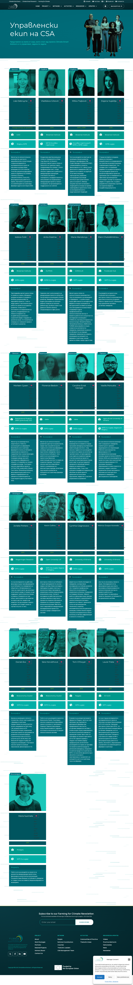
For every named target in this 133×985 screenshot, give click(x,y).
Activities (68, 6)
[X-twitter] (10, 954)
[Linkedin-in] (20, 954)
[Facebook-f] (15, 954)
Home (38, 6)
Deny (110, 977)
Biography (15, 867)
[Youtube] (24, 954)
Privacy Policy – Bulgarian (111, 981)
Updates (92, 6)
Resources (80, 6)
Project (45, 6)
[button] (129, 959)
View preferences (123, 977)
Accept (99, 977)
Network (56, 6)
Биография (15, 152)
